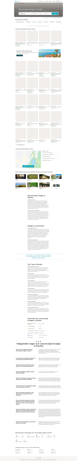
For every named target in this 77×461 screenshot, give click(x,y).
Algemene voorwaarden (38, 459)
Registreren (58, 1)
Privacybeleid (44, 459)
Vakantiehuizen (46, 17)
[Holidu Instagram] (37, 458)
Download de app (41, 1)
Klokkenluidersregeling (54, 459)
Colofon (33, 459)
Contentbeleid (48, 459)
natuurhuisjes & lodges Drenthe (57, 17)
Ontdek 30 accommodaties (28, 166)
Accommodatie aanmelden (48, 1)
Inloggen (54, 1)
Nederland (50, 17)
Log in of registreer (19, 55)
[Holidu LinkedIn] (38, 458)
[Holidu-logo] (19, 1)
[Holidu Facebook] (40, 458)
